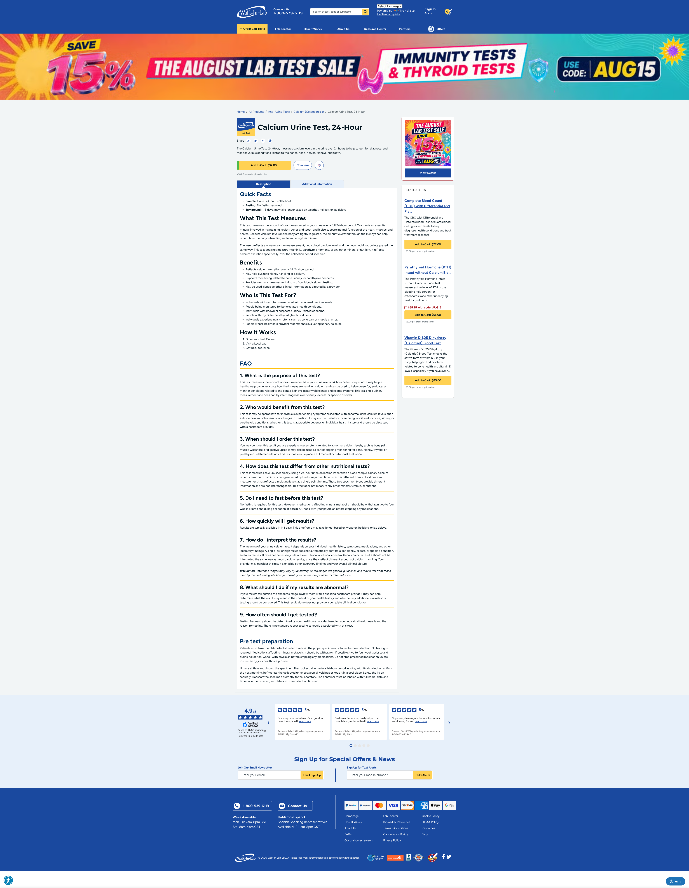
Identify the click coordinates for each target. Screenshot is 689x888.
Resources (428, 828)
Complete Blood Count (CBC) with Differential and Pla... (427, 206)
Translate (407, 10)
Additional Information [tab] (317, 184)
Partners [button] (404, 29)
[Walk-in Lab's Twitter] (449, 857)
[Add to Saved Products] (319, 165)
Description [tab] (263, 184)
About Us (350, 828)
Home (241, 111)
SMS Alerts (423, 775)
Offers (441, 29)
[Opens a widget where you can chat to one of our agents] (675, 881)
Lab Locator (283, 29)
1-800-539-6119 (288, 13)
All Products (256, 111)
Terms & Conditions (395, 828)
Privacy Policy (392, 840)
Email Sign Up (312, 775)
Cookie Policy (430, 816)
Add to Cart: (264, 165)
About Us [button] (343, 29)
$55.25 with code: (424, 307)
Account (430, 11)
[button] (8, 880)
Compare (303, 165)
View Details (428, 173)
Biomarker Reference (396, 822)
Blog (425, 834)
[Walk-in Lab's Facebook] (443, 857)
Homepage (351, 816)
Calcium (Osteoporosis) (309, 111)
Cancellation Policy (395, 834)
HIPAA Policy (430, 822)
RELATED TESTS (415, 190)
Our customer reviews (358, 840)
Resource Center (375, 29)
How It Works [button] (313, 29)
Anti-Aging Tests (279, 111)
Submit (365, 11)
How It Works (353, 822)
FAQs (347, 834)
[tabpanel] (317, 438)
